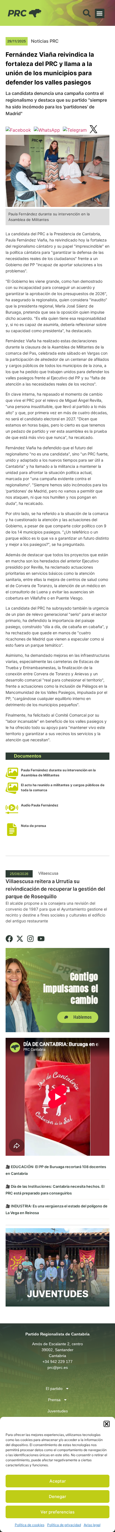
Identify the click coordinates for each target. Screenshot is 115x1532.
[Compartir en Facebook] (18, 130)
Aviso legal (92, 1525)
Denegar (57, 1496)
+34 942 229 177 (57, 1361)
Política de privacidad (64, 1525)
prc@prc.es (57, 1367)
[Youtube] (41, 938)
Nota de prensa (33, 826)
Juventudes (57, 1411)
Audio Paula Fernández (39, 805)
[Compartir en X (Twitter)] (93, 130)
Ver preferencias (57, 1512)
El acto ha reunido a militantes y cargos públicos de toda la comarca (62, 787)
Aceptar (57, 1481)
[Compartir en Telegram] (75, 130)
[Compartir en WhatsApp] (47, 130)
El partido (54, 1388)
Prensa (54, 1400)
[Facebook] (9, 938)
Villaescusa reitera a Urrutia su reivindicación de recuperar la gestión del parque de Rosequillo (55, 888)
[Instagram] (30, 938)
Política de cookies (29, 1525)
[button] (106, 1424)
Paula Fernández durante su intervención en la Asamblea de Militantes (58, 772)
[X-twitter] (19, 938)
